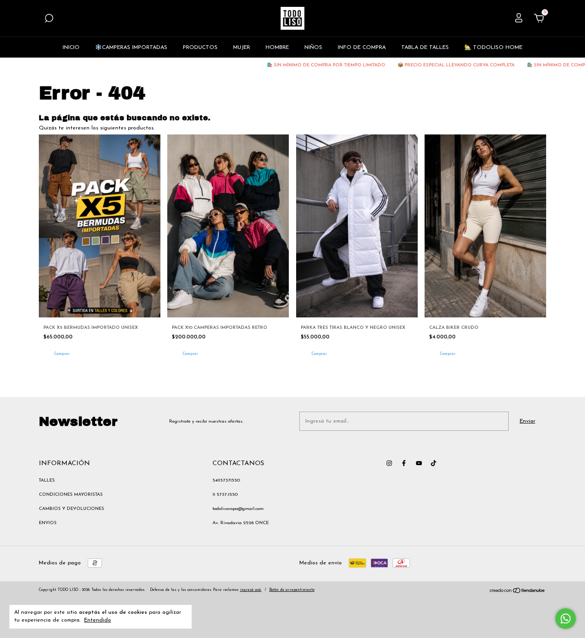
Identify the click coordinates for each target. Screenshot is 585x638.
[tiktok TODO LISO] (433, 463)
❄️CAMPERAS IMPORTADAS (131, 47)
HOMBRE (277, 47)
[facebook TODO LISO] (404, 463)
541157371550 (226, 480)
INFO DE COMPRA (362, 47)
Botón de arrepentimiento (291, 590)
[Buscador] (49, 20)
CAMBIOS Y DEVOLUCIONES (71, 508)
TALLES (47, 480)
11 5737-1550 (225, 494)
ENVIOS (48, 522)
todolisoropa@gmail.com (238, 508)
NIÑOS (313, 47)
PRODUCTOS (200, 47)
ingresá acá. (250, 590)
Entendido (97, 620)
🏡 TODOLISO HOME (493, 47)
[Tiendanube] (517, 592)
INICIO (71, 47)
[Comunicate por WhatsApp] (565, 618)
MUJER (241, 47)
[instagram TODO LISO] (389, 463)
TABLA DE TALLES (425, 47)
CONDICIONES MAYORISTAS (71, 494)
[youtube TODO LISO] (419, 463)
